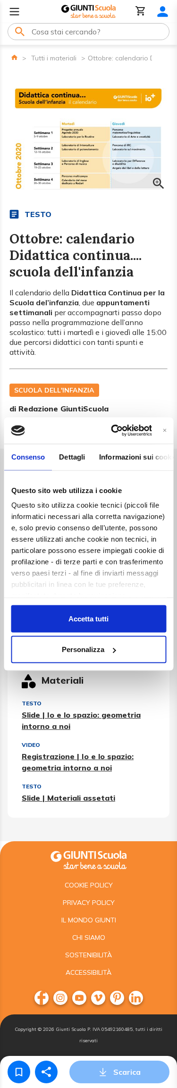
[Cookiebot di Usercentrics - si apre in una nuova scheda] (114, 431)
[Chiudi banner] (164, 430)
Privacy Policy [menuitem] (89, 902)
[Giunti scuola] (88, 859)
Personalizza (83, 649)
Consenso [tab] (28, 456)
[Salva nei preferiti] (19, 1072)
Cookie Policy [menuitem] (89, 885)
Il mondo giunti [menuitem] (88, 920)
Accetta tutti (88, 618)
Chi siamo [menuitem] (88, 937)
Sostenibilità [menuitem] (88, 955)
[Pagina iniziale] (14, 57)
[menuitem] (41, 998)
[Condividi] (46, 1072)
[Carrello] (140, 11)
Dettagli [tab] (72, 456)
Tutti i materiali (53, 58)
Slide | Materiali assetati (68, 798)
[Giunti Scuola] (88, 11)
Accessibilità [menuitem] (88, 972)
